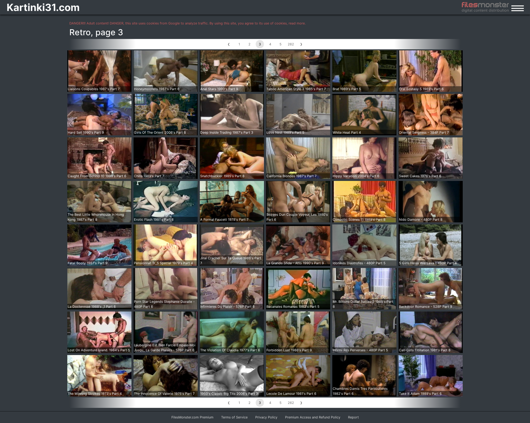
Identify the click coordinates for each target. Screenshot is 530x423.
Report (353, 417)
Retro (80, 32)
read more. (297, 23)
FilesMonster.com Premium (192, 417)
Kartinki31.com (43, 7)
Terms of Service (234, 417)
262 (291, 44)
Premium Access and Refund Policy (312, 417)
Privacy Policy (266, 417)
